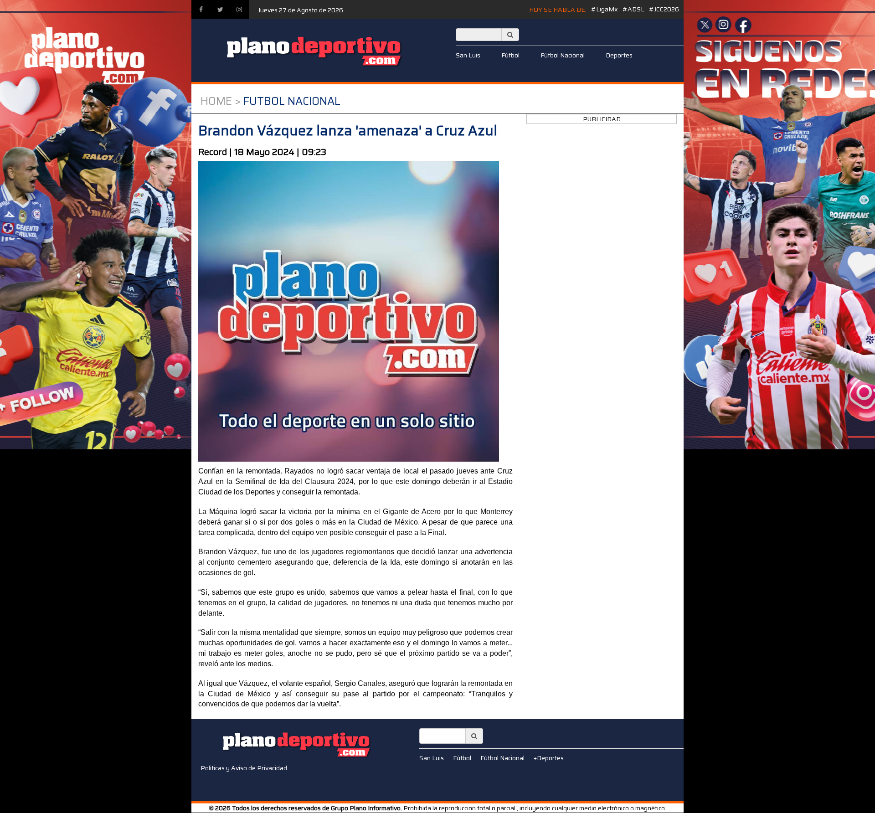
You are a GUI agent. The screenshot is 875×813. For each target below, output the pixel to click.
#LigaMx (604, 9)
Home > (221, 101)
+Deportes (549, 757)
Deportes (619, 55)
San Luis (468, 55)
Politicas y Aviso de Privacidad (244, 768)
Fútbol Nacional (562, 55)
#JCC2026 (664, 9)
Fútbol (510, 55)
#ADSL (633, 9)
